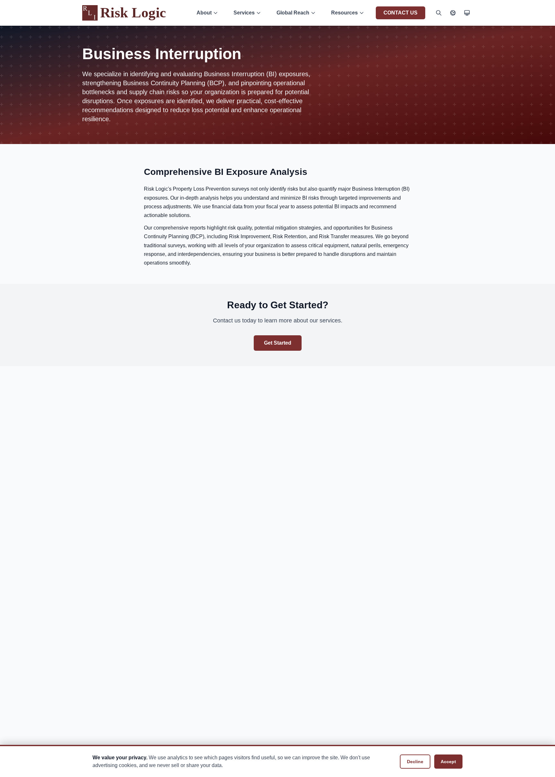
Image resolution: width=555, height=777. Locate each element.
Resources (344, 12)
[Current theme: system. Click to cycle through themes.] (467, 13)
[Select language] (453, 13)
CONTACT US (400, 12)
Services (244, 12)
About (204, 12)
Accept (448, 761)
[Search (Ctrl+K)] (439, 13)
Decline (415, 761)
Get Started (277, 343)
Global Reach (293, 12)
